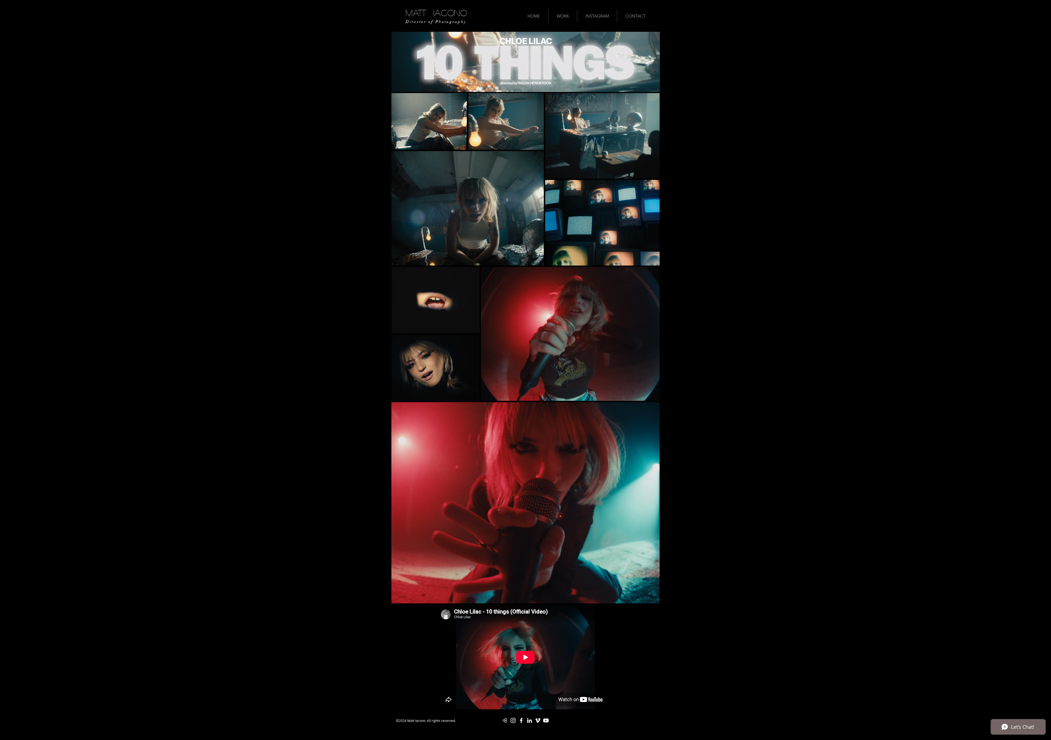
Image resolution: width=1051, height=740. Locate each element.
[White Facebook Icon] (521, 720)
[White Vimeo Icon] (537, 720)
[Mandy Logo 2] (504, 720)
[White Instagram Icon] (513, 720)
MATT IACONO (436, 12)
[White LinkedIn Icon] (529, 720)
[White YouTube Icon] (545, 720)
